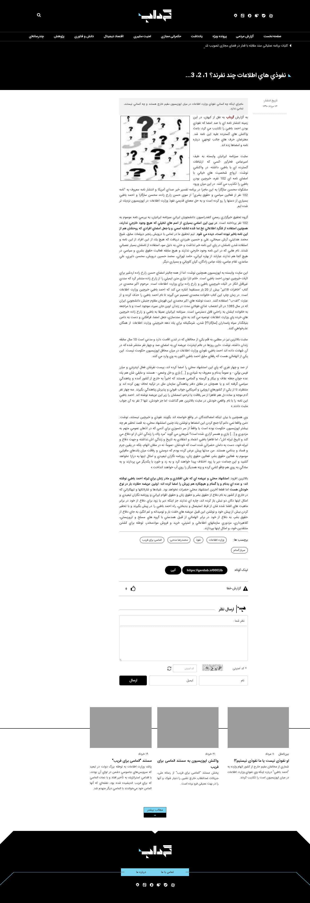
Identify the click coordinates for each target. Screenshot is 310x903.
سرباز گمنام (239, 550)
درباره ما (141, 872)
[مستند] (121, 727)
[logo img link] (155, 16)
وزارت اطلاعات (216, 540)
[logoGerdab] (155, 851)
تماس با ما (167, 872)
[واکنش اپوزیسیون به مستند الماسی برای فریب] (188, 727)
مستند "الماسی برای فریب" (132, 761)
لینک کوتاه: (241, 570)
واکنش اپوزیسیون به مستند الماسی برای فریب (188, 764)
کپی (173, 569)
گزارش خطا (234, 588)
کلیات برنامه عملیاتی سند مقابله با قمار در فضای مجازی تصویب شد (246, 46)
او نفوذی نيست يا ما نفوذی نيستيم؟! (261, 761)
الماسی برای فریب (152, 540)
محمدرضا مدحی (179, 540)
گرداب (230, 117)
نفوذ (198, 540)
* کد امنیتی (240, 668)
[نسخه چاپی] (255, 116)
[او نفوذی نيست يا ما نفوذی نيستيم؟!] (258, 727)
